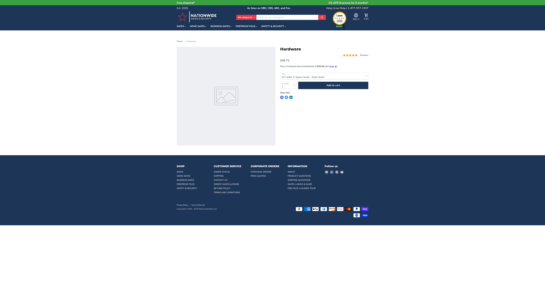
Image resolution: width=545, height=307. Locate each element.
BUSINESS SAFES (220, 26)
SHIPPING (219, 176)
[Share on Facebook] (282, 97)
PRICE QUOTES (258, 176)
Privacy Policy (182, 205)
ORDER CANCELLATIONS (226, 184)
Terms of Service (198, 205)
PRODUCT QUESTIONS (299, 176)
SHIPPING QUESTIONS (299, 180)
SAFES (181, 26)
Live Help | (341, 8)
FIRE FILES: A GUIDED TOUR (302, 188)
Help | (330, 8)
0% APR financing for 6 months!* (348, 2)
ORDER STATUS (222, 171)
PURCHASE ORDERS (261, 171)
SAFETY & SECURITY (273, 26)
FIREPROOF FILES (246, 26)
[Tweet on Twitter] (286, 97)
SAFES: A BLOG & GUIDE (300, 184)
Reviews (364, 55)
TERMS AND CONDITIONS (227, 192)
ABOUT (291, 171)
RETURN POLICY (222, 188)
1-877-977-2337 (358, 8)
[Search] (322, 17)
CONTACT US (220, 180)
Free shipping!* (186, 2)
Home (180, 41)
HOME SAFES (197, 26)
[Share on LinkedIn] (291, 97)
